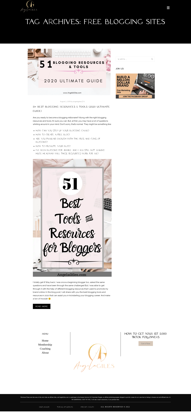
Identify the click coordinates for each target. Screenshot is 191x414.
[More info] (166, 7)
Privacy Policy (87, 407)
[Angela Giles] (29, 7)
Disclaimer (44, 407)
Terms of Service (65, 407)
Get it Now (145, 343)
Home (45, 340)
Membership (45, 344)
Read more (41, 306)
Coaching (45, 348)
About (45, 352)
